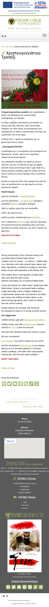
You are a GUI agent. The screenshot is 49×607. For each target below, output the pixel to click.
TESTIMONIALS (25, 487)
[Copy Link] (35, 587)
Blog (11, 47)
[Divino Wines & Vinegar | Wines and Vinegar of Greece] (24, 21)
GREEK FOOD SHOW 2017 (16, 402)
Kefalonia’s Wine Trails (34, 407)
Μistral (14, 327)
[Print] (41, 587)
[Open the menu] (44, 35)
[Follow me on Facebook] (5, 36)
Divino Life (24, 505)
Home (3, 47)
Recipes (25, 508)
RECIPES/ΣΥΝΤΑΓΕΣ (25, 493)
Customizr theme (30, 604)
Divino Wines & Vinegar (21, 600)
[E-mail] (3, 36)
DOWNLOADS (25, 490)
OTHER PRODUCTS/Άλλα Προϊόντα (24, 484)
